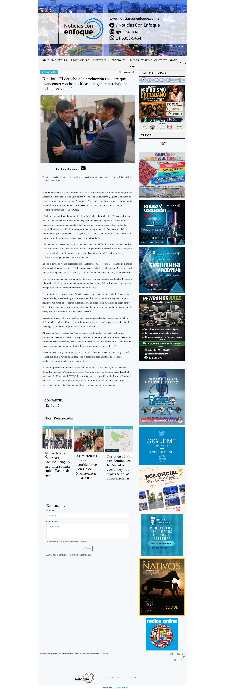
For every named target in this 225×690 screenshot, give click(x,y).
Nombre (50, 510)
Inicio (45, 60)
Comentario (52, 521)
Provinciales (80, 60)
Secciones (119, 60)
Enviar (88, 548)
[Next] (129, 456)
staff (173, 60)
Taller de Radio (134, 63)
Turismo (146, 60)
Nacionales (59, 60)
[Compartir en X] (52, 406)
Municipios (100, 60)
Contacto (160, 60)
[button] (180, 63)
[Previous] (46, 456)
